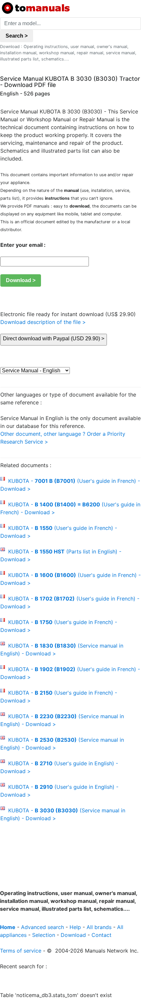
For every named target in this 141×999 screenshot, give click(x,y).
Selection (43, 935)
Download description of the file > (43, 322)
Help (75, 927)
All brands (99, 927)
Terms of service (20, 950)
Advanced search (42, 927)
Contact (101, 935)
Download (73, 935)
